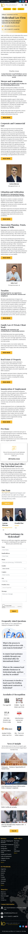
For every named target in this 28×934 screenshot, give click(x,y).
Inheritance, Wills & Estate (6, 851)
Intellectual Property (6, 854)
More (2, 862)
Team (14, 9)
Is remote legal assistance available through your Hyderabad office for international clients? (13, 657)
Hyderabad (17, 851)
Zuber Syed (14, 283)
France (2, 883)
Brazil (2, 875)
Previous (3, 519)
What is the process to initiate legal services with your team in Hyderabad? (13, 645)
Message (4, 591)
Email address (6, 553)
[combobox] (14, 587)
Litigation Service (5, 858)
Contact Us (20, 9)
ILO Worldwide (6, 867)
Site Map (24, 931)
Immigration (4, 848)
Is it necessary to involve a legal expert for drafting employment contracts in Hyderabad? (13, 684)
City (3, 578)
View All (7, 503)
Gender (4, 566)
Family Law (3, 846)
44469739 (16, 29)
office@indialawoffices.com (12, 26)
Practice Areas (7, 9)
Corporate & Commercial (7, 844)
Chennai (16, 847)
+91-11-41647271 (8, 29)
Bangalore (16, 845)
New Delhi (16, 841)
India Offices (18, 838)
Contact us (3, 900)
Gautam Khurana (14, 184)
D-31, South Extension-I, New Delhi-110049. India (15, 908)
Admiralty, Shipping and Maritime (7, 841)
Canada (3, 877)
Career (2, 898)
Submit (14, 611)
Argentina (3, 869)
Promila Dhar (19, 523)
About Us (3, 892)
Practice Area (5, 584)
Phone (3, 559)
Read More (6, 117)
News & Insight (5, 896)
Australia (3, 871)
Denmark (3, 881)
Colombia (3, 879)
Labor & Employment (6, 856)
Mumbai (16, 843)
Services (3, 838)
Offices (4, 14)
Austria (2, 873)
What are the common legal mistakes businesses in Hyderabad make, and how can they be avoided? (13, 670)
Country (4, 572)
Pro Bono (3, 860)
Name (3, 547)
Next (25, 519)
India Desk (3, 894)
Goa (15, 849)
